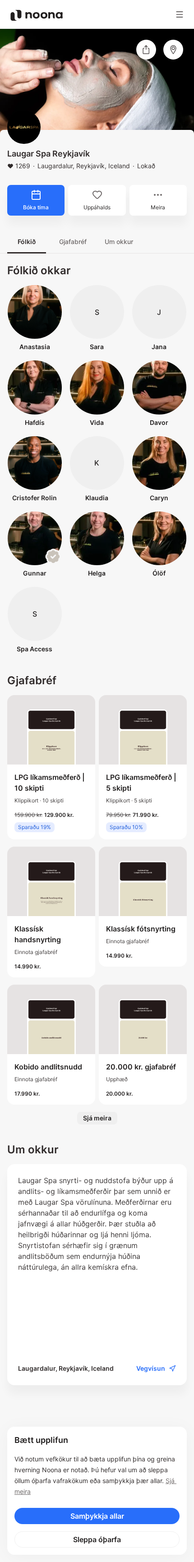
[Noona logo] (36, 15)
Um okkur (119, 241)
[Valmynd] (179, 14)
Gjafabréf (73, 241)
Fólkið (27, 241)
